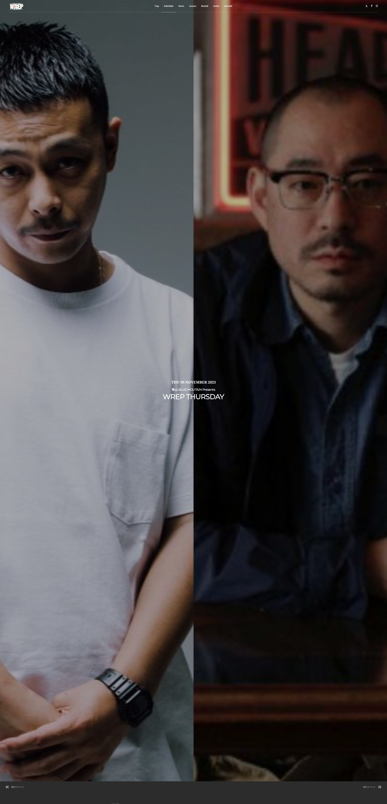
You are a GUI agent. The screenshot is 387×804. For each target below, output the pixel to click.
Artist (216, 6)
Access (192, 6)
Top (157, 6)
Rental (204, 6)
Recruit (228, 6)
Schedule (168, 6)
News (181, 6)
